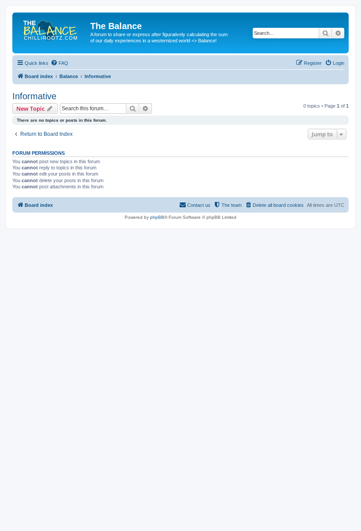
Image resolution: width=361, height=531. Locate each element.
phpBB (157, 217)
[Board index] (52, 29)
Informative (34, 96)
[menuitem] (59, 63)
